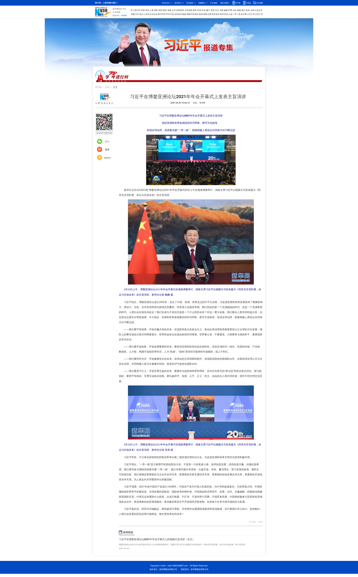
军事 (230, 10)
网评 (165, 10)
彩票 (213, 14)
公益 (230, 14)
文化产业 (259, 14)
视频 (239, 10)
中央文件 (258, 10)
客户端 (237, 3)
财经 (160, 10)
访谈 (234, 10)
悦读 (226, 14)
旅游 (201, 14)
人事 (152, 10)
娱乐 (218, 14)
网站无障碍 (224, 3)
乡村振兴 (178, 14)
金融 (133, 14)
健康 (226, 10)
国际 (156, 10)
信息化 (155, 14)
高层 (143, 10)
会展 (209, 14)
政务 (248, 10)
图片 (243, 10)
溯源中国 (190, 14)
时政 (147, 10)
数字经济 (162, 14)
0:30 (154, 182)
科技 (199, 10)
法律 (252, 10)
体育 (213, 10)
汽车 (137, 14)
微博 (107, 149)
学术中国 (170, 14)
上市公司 (251, 14)
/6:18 (158, 182)
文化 (217, 10)
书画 (221, 10)
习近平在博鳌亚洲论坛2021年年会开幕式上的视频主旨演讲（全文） (157, 539)
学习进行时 (135, 10)
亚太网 (244, 14)
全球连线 (188, 10)
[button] (148, 182)
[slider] (225, 182)
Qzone (107, 157)
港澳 (169, 10)
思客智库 (180, 10)
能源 (205, 14)
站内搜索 (259, 3)
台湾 (174, 10)
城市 (197, 14)
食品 (141, 14)
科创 (204, 10)
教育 (195, 10)
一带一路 (237, 14)
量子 (208, 10)
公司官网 (116, 12)
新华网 (98, 87)
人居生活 (147, 14)
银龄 (184, 14)
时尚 (222, 14)
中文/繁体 (213, 3)
